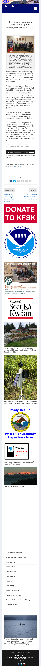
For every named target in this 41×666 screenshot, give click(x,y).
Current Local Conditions (14, 553)
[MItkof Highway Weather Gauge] (20, 399)
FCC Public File (20, 661)
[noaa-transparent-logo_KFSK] (20, 258)
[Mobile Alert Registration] (16, 460)
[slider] (31, 152)
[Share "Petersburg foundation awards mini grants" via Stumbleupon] (30, 181)
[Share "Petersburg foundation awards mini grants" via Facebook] (11, 181)
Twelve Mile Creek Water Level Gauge (18, 600)
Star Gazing (10, 586)
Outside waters (11, 571)
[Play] (8, 152)
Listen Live (9, 6)
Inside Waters (10, 567)
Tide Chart (9, 581)
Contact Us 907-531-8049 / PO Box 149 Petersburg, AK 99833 (20, 658)
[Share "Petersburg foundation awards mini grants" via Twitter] (15, 181)
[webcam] (20, 485)
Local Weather (10, 562)
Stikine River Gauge (12, 590)
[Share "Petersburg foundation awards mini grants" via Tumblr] (22, 181)
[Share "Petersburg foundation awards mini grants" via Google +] (18, 181)
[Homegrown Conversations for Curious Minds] (20, 346)
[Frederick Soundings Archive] (20, 637)
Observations (10, 576)
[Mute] (27, 152)
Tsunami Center (11, 605)
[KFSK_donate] (20, 222)
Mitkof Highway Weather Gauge (16, 557)
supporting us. (16, 166)
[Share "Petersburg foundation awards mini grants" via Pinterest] (26, 181)
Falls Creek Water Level (13, 595)
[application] (20, 152)
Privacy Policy (20, 655)
